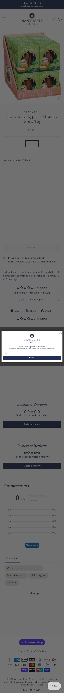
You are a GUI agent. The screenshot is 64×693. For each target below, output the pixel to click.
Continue (32, 358)
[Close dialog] (60, 332)
